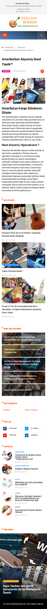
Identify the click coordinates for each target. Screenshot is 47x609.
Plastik (17, 479)
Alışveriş (21, 47)
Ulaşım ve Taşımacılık (22, 466)
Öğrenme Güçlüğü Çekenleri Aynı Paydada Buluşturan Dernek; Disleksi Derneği (28, 498)
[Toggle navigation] (5, 35)
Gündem (6, 410)
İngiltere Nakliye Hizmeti (26, 468)
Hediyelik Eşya (19, 452)
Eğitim (7, 226)
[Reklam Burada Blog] (23, 22)
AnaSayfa (9, 47)
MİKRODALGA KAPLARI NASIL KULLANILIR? (29, 483)
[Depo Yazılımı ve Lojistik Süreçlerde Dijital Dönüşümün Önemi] (23, 566)
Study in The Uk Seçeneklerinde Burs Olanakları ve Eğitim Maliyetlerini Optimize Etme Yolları (21, 309)
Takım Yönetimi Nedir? (12, 271)
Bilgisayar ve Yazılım (11, 265)
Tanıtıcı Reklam (31, 410)
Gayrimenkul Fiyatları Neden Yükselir (28, 511)
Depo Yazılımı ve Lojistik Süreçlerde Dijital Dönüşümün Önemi (22, 589)
